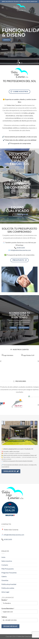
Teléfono (4, 617)
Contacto (5, 565)
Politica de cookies (8, 588)
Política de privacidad (9, 584)
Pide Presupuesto (8, 569)
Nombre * (5, 600)
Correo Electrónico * (8, 608)
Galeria (4, 576)
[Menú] (3, 7)
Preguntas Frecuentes (9, 573)
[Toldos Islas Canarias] (20, 7)
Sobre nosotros (7, 561)
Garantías (5, 580)
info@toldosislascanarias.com (20, 250)
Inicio (3, 557)
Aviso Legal (5, 592)
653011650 (21, 247)
